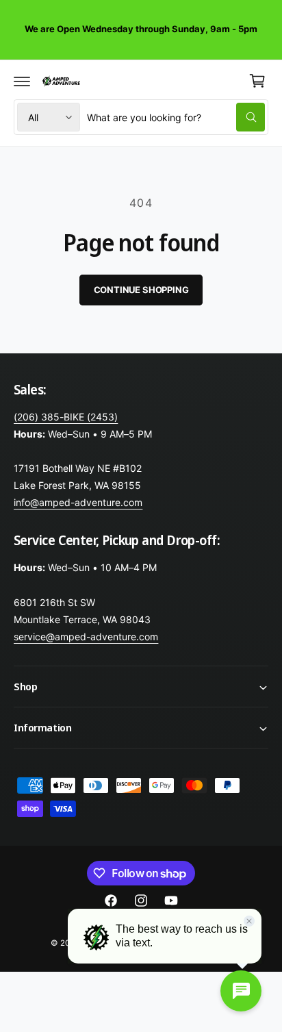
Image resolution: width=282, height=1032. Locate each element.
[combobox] (176, 117)
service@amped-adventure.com (86, 636)
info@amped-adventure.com (78, 502)
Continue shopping (141, 289)
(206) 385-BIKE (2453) (66, 417)
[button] (22, 81)
